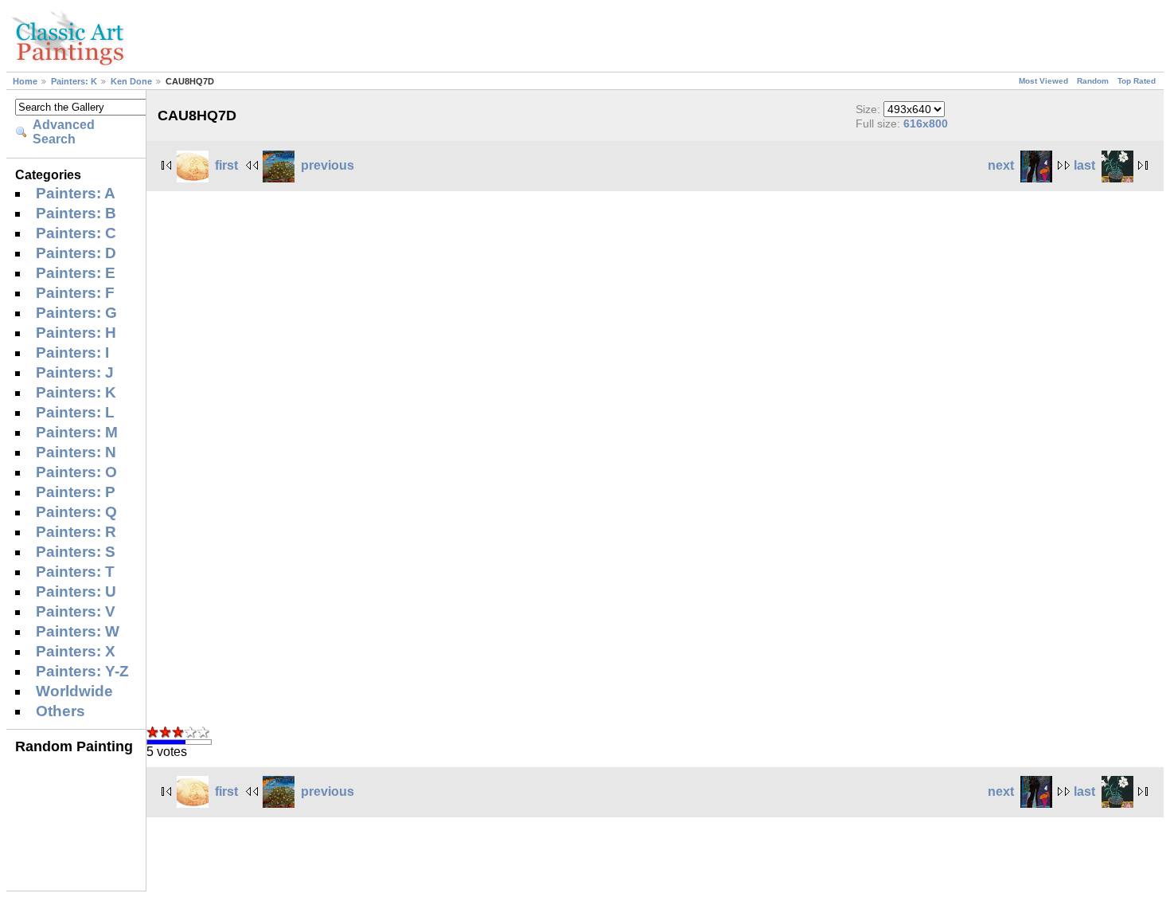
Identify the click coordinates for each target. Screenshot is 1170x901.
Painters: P (75, 492)
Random (1093, 80)
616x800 (925, 123)
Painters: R (76, 531)
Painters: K (74, 81)
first (226, 165)
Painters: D (76, 253)
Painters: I (72, 352)
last (1084, 165)
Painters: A (75, 193)
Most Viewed (1043, 80)
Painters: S (75, 551)
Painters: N (76, 452)
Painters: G (76, 312)
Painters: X (75, 651)
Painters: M (77, 432)
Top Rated (1136, 80)
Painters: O (76, 472)
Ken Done (131, 81)
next (1001, 165)
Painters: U (76, 591)
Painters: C (76, 233)
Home (25, 81)
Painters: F (75, 292)
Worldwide (74, 691)
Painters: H (76, 332)
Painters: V (75, 611)
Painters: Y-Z (82, 671)
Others (60, 711)
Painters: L (75, 412)
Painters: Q (76, 511)
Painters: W (77, 631)
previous (327, 165)
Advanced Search (64, 132)
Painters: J (75, 372)
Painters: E (75, 272)
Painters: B (76, 213)
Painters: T (75, 571)
